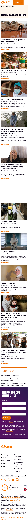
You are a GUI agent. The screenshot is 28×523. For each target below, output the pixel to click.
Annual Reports (18, 459)
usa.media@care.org (18, 385)
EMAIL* (3, 411)
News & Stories (10, 6)
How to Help (4, 455)
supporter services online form (11, 497)
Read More (5, 50)
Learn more (12, 489)
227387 (11, 421)
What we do (4, 452)
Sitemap (3, 519)
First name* (4, 400)
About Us (3, 463)
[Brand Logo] (5, 2)
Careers (16, 452)
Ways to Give (5, 457)
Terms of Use (19, 517)
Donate (3, 466)
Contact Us (17, 471)
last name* (4, 406)
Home (3, 6)
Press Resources (21, 383)
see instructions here (15, 500)
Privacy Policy (9, 430)
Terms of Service (19, 434)
